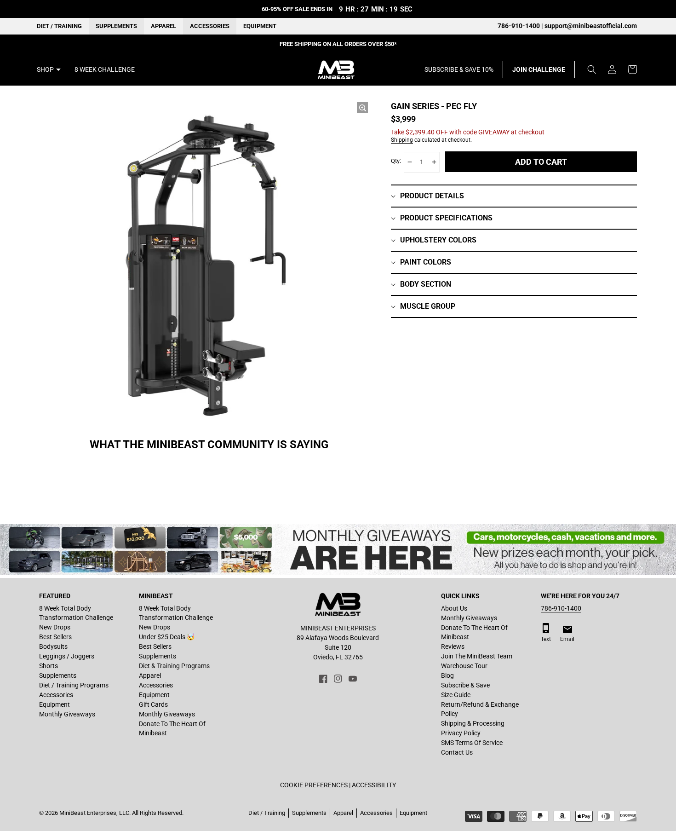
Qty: (396, 160)
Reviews (452, 646)
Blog (447, 675)
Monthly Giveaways (67, 714)
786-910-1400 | (521, 25)
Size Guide (455, 694)
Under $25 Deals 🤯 (167, 637)
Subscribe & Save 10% (458, 69)
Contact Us (457, 752)
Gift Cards (153, 704)
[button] (592, 69)
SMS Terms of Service (472, 742)
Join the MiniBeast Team (476, 656)
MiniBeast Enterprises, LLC (94, 812)
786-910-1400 (561, 608)
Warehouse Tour (464, 665)
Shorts (48, 665)
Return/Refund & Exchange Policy (480, 709)
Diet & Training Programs (174, 665)
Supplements (116, 26)
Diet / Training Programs (74, 685)
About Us (454, 608)
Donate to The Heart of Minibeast (172, 728)
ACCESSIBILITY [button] (374, 785)
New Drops (54, 627)
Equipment (259, 26)
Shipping (402, 140)
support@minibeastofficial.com (590, 25)
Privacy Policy (461, 733)
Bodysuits (53, 646)
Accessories (209, 26)
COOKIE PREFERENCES (314, 785)
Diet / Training (59, 26)
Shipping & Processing (472, 723)
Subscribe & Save (465, 685)
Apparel (163, 26)
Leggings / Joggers (66, 656)
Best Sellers (55, 637)
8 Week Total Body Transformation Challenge (76, 613)
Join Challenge (538, 69)
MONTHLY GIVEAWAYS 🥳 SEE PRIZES (338, 43)
